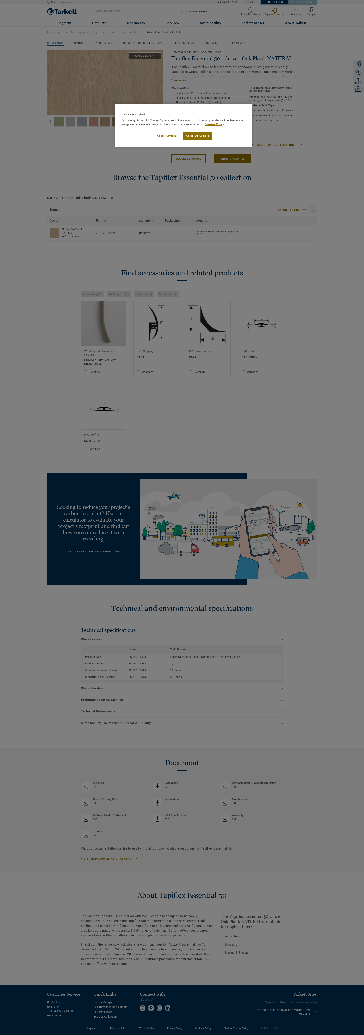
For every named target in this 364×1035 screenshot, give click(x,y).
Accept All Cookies (197, 136)
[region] (183, 125)
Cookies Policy (214, 124)
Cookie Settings (167, 136)
